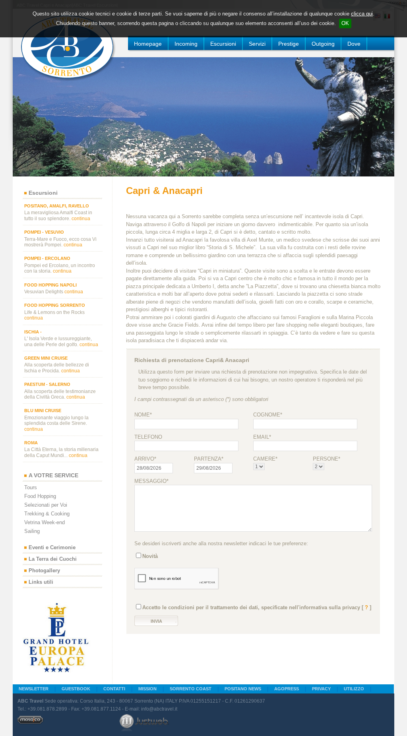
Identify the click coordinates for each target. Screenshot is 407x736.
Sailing (32, 531)
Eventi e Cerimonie (52, 547)
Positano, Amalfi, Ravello (56, 205)
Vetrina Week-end (44, 522)
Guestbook (76, 688)
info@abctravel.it (159, 709)
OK (345, 23)
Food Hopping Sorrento (54, 305)
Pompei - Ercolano (47, 258)
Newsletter (33, 688)
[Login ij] (30, 722)
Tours (30, 487)
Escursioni (223, 44)
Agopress (286, 688)
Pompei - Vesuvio (44, 232)
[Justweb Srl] (144, 722)
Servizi (257, 44)
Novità (150, 556)
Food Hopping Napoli (50, 285)
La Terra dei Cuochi (53, 559)
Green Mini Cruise (46, 358)
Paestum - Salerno (47, 384)
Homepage (148, 44)
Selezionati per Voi (45, 505)
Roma (31, 442)
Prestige (288, 44)
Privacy (321, 688)
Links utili (41, 582)
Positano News (243, 688)
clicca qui (362, 14)
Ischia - (33, 331)
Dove (353, 44)
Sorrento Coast (190, 688)
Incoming (186, 44)
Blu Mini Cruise (42, 410)
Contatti (114, 688)
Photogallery (44, 570)
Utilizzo (354, 688)
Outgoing (323, 44)
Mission (147, 688)
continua (81, 218)
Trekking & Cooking (47, 514)
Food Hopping (40, 496)
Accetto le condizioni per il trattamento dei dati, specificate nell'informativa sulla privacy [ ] (256, 607)
